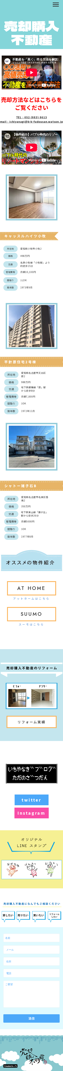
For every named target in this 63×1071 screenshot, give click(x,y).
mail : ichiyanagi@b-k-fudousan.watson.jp (31, 121)
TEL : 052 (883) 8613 (31, 117)
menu (55, 5)
